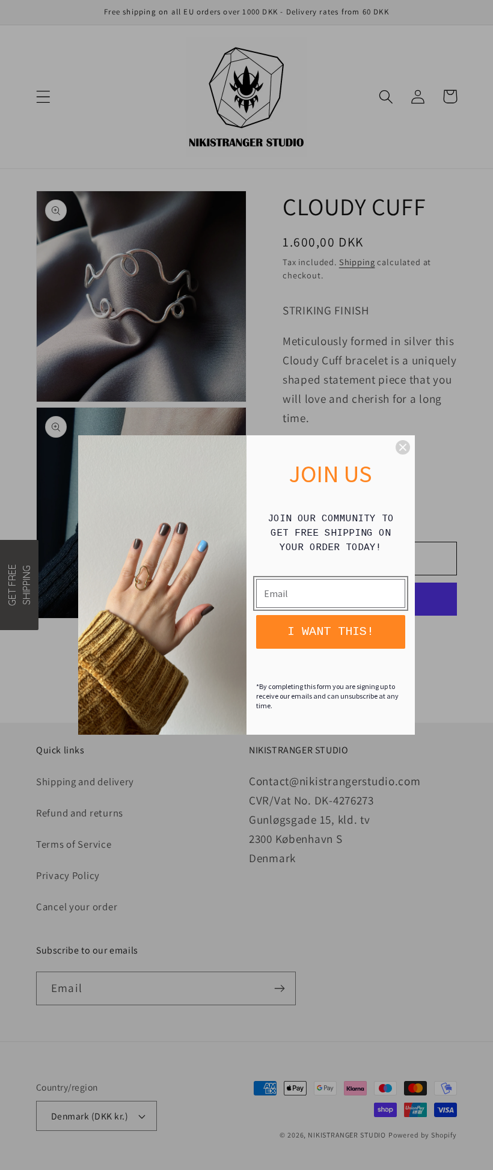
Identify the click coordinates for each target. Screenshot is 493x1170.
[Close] (403, 447)
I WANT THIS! (330, 632)
